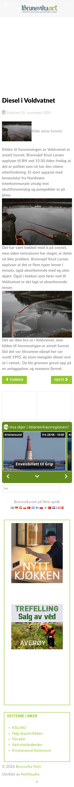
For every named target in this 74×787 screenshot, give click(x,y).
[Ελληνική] (33, 508)
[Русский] (41, 508)
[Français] (57, 508)
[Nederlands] (53, 508)
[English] (12, 508)
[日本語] (45, 508)
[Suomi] (37, 508)
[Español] (20, 508)
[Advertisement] (37, 53)
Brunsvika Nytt (28, 767)
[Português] (28, 508)
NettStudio (30, 774)
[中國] (49, 508)
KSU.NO (19, 728)
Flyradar (18, 739)
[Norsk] (62, 508)
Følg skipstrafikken (27, 733)
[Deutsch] (16, 508)
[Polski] (24, 508)
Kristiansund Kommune (31, 751)
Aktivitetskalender (27, 745)
